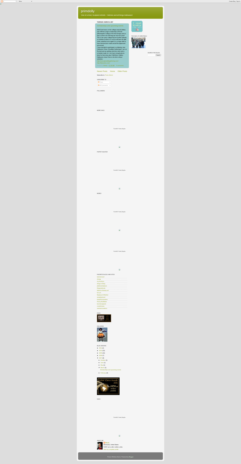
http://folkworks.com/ (103, 63)
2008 (100, 355)
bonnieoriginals (101, 304)
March (103, 367)
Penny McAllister (102, 301)
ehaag (99, 279)
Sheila (107, 442)
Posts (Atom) (109, 75)
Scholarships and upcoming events (110, 26)
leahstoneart (100, 277)
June (102, 362)
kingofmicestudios (102, 299)
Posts (101, 82)
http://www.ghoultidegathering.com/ (107, 61)
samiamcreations (102, 308)
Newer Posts (102, 71)
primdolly (88, 11)
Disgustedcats (101, 288)
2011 (100, 348)
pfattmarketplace (102, 286)
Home (112, 71)
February (103, 373)
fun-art (99, 292)
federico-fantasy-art (103, 290)
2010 (100, 350)
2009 (100, 353)
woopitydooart (101, 297)
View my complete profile (111, 449)
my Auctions (100, 281)
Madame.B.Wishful (102, 295)
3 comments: (120, 65)
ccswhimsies (100, 306)
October (103, 360)
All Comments (103, 85)
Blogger (131, 457)
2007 (100, 358)
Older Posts (122, 71)
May (102, 365)
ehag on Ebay (101, 283)
